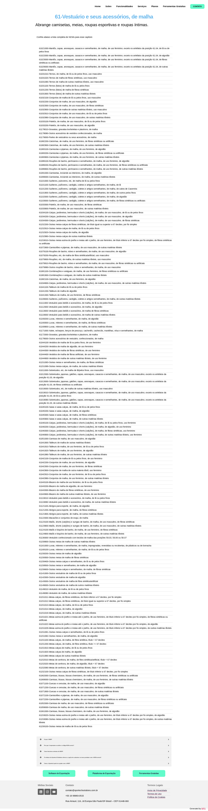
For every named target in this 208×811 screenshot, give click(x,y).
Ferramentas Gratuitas (174, 6)
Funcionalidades (124, 6)
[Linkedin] (41, 792)
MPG (203, 809)
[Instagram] (47, 792)
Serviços (142, 6)
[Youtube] (54, 792)
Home (98, 6)
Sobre (108, 6)
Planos (154, 6)
